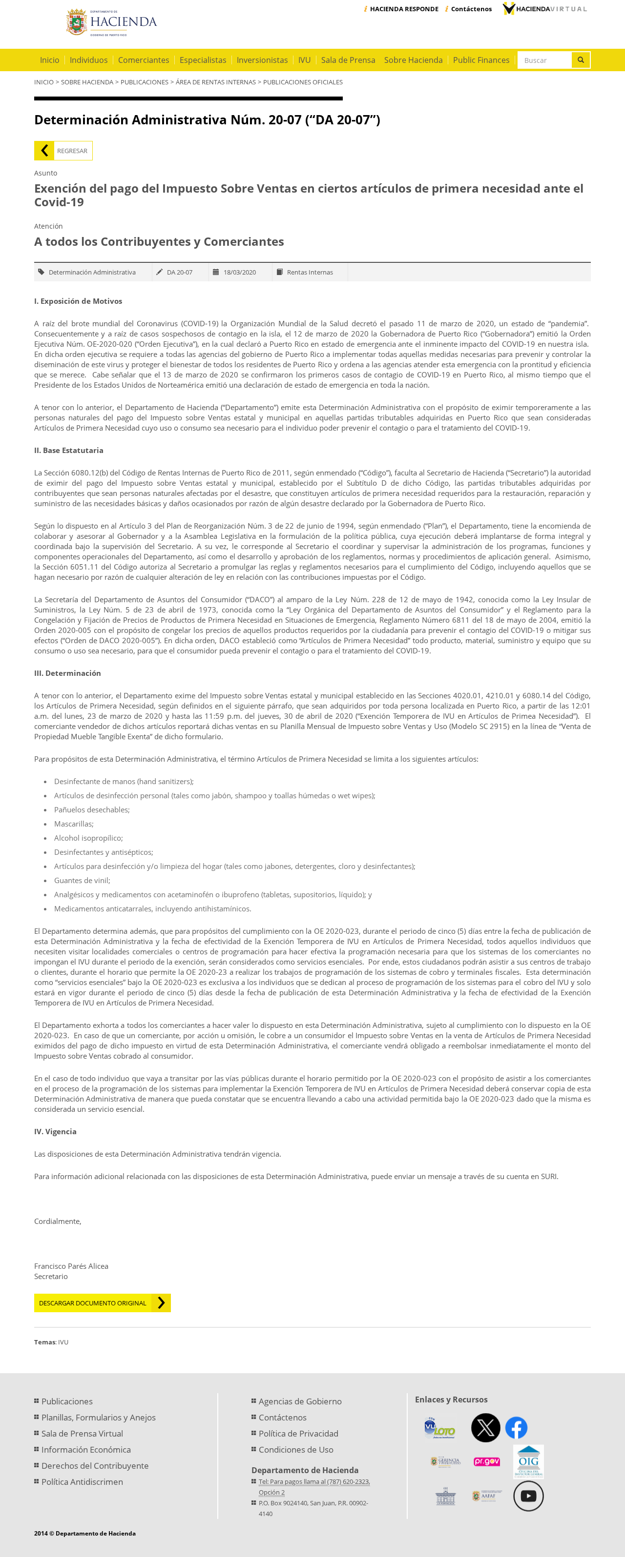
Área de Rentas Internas (216, 82)
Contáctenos (471, 8)
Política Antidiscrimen (82, 1481)
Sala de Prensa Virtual (82, 1433)
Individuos (89, 60)
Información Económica (86, 1449)
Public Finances (481, 60)
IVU (304, 60)
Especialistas (203, 60)
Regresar (72, 150)
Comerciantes (143, 60)
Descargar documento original (92, 1303)
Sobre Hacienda (413, 60)
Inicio (50, 60)
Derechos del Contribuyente (95, 1465)
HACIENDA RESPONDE (404, 8)
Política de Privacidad (298, 1433)
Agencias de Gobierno (300, 1401)
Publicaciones (144, 82)
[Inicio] (113, 22)
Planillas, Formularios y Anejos (99, 1417)
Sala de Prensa (348, 60)
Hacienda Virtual (544, 8)
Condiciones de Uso (296, 1449)
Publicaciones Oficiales (303, 82)
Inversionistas (262, 60)
